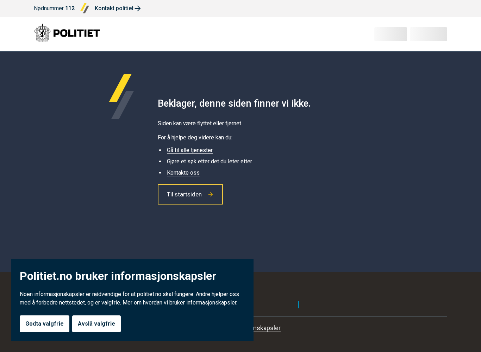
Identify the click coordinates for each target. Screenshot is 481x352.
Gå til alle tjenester (190, 150)
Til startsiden (184, 194)
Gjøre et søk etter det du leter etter (209, 161)
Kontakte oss (183, 172)
